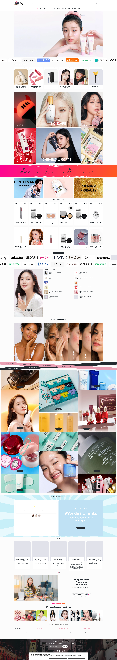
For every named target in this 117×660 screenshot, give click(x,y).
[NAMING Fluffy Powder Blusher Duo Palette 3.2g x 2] (51, 213)
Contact (64, 643)
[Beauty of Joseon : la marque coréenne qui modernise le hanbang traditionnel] (76, 551)
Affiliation (50, 643)
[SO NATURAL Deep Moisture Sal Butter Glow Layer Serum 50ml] (21, 77)
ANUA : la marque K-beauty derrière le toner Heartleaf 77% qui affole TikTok (95, 560)
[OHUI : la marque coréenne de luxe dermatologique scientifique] (22, 551)
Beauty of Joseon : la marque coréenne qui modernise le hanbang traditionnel (77, 561)
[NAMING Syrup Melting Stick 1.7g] (21, 213)
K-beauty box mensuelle (86, 628)
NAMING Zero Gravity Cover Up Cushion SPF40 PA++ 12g (66, 247)
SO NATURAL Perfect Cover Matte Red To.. (86, 286)
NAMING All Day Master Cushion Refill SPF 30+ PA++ (81, 223)
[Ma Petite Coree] (19, 3)
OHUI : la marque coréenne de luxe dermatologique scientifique (22, 560)
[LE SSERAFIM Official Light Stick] (51, 77)
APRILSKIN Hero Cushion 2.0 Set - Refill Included (66, 87)
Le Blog (54, 643)
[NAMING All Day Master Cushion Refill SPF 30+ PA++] (81, 213)
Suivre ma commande (70, 643)
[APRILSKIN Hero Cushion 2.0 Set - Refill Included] (66, 77)
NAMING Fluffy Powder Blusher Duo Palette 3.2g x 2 (51, 223)
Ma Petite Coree (58, 641)
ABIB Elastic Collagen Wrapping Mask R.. (55, 286)
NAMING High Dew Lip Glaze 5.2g (51, 247)
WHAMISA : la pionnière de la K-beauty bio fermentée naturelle (40, 560)
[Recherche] (96, 3)
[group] (58, 34)
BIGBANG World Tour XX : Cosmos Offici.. (55, 272)
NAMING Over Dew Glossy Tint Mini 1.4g (96, 247)
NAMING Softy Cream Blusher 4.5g (81, 247)
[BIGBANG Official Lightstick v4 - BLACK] (96, 77)
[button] (100, 34)
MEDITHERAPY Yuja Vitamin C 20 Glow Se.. (86, 277)
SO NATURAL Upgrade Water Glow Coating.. (86, 291)
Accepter (58, 657)
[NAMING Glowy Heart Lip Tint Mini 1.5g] (21, 237)
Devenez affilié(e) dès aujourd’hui (59, 603)
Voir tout (101, 64)
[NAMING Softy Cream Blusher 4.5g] (81, 237)
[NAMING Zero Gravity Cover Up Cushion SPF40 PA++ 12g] (66, 237)
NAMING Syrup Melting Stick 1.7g (21, 222)
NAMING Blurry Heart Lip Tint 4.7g (96, 222)
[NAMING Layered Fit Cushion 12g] (36, 213)
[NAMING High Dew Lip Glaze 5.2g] (51, 237)
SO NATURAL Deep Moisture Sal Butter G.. (55, 291)
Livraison (60, 643)
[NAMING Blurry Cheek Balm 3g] (36, 237)
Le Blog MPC (89, 632)
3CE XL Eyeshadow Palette (53, 296)
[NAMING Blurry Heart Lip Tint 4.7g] (96, 213)
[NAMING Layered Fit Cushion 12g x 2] (66, 213)
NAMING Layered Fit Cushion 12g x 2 (66, 222)
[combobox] (61, 3)
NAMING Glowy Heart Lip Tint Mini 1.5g (21, 247)
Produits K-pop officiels (63, 628)
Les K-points (45, 643)
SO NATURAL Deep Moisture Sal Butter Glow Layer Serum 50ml (21, 87)
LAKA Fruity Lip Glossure (83, 272)
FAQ (57, 643)
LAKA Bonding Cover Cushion (53, 277)
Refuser (77, 657)
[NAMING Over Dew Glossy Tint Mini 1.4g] (96, 237)
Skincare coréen (40, 628)
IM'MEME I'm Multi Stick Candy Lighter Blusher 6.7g (36, 87)
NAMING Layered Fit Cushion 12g (36, 222)
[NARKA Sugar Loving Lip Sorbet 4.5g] (81, 77)
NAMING (16, 203)
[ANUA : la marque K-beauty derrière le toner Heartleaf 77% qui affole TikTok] (94, 551)
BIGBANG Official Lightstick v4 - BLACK (96, 87)
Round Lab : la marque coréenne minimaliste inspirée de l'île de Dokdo (58, 560)
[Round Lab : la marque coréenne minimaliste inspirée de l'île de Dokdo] (58, 551)
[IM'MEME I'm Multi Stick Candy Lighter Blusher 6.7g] (36, 77)
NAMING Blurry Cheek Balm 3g (36, 247)
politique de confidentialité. (77, 655)
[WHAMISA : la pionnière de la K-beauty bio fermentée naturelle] (40, 551)
